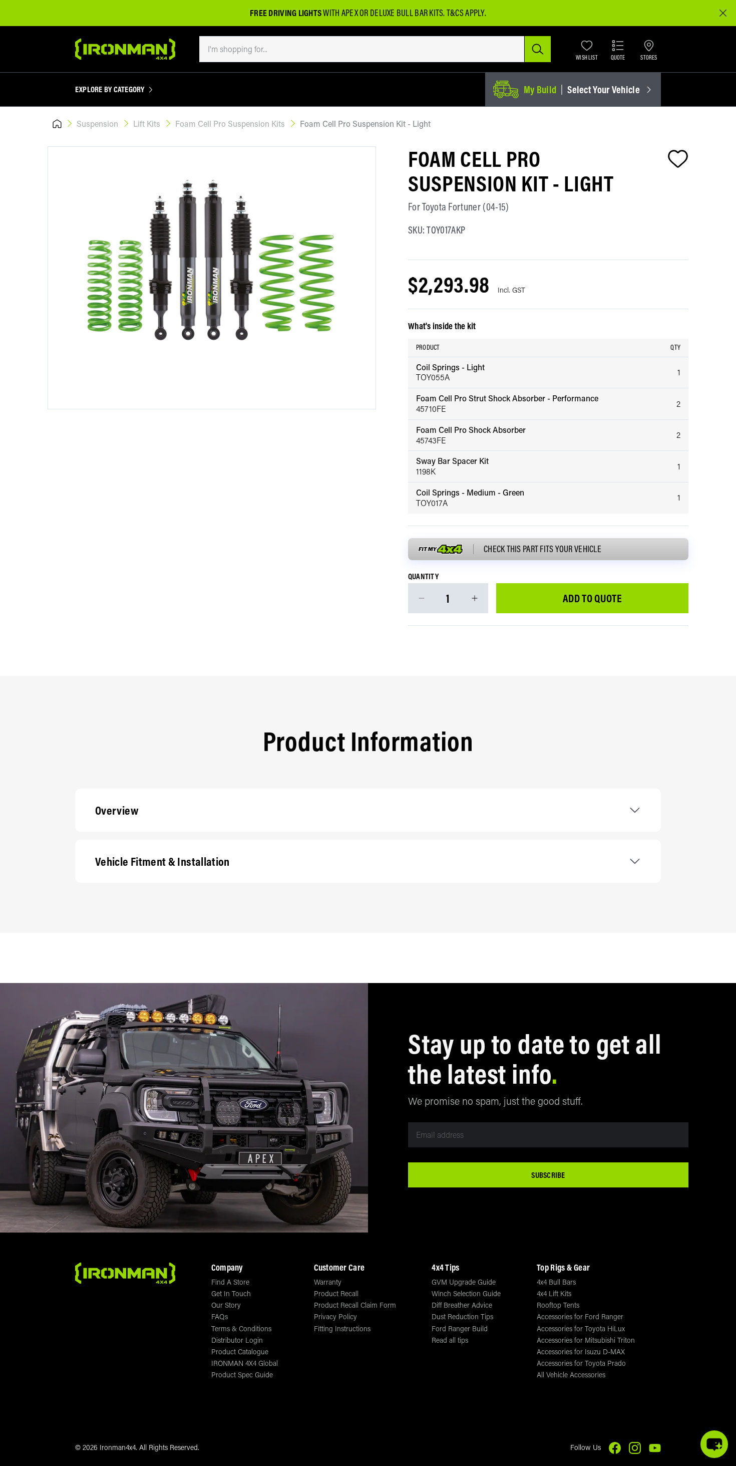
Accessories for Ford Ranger (580, 1316)
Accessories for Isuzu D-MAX (581, 1351)
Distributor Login (237, 1340)
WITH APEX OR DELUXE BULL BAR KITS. (347, 13)
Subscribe (548, 1175)
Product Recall (336, 1293)
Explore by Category (110, 89)
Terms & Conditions (241, 1328)
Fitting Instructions (342, 1328)
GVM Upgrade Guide (464, 1282)
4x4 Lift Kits (554, 1293)
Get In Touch (231, 1293)
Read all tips (450, 1340)
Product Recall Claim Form (355, 1305)
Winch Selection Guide (466, 1293)
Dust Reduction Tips (462, 1316)
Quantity (423, 576)
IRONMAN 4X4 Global (244, 1363)
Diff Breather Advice (462, 1305)
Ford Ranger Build (460, 1328)
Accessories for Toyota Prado (581, 1363)
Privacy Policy (335, 1316)
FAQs (219, 1316)
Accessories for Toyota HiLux (581, 1328)
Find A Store (230, 1282)
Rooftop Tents (558, 1305)
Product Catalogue (239, 1351)
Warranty (327, 1282)
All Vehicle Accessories (571, 1374)
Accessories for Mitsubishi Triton (586, 1340)
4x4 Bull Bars (556, 1282)
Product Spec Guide (242, 1374)
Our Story (226, 1305)
